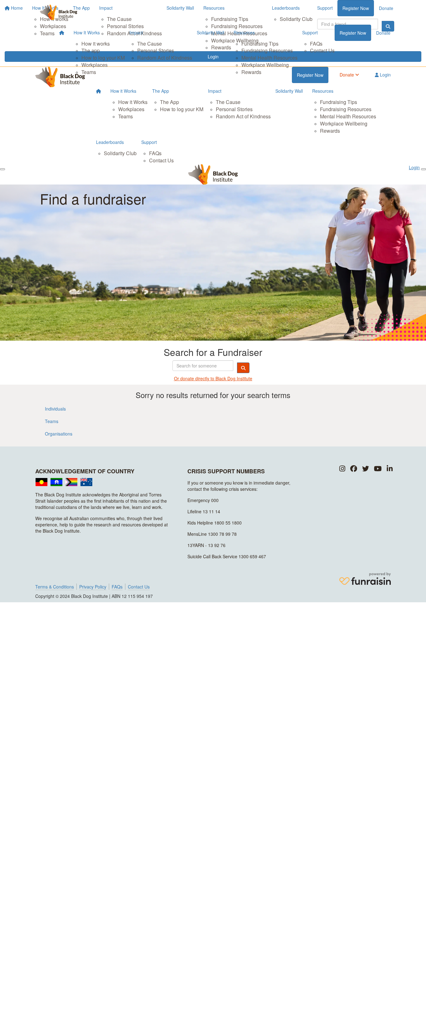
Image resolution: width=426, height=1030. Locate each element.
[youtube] (378, 468)
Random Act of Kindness (164, 57)
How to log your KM (103, 57)
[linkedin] (390, 468)
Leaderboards (110, 142)
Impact (136, 32)
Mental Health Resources (269, 57)
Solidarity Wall (210, 32)
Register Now (353, 33)
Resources (244, 32)
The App (160, 91)
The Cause (149, 43)
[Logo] (58, 12)
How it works (95, 43)
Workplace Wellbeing (265, 64)
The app (90, 50)
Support (310, 32)
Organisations (58, 434)
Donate (383, 33)
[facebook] (353, 468)
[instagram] (342, 468)
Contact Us (322, 50)
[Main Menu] (2, 169)
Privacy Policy (92, 587)
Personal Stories (155, 50)
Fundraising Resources (267, 50)
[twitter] (365, 468)
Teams (88, 72)
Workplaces (94, 64)
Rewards (251, 72)
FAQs (316, 43)
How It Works (87, 32)
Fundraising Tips (259, 43)
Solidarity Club (120, 153)
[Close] (423, 169)
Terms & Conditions (54, 587)
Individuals (55, 409)
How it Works (123, 91)
